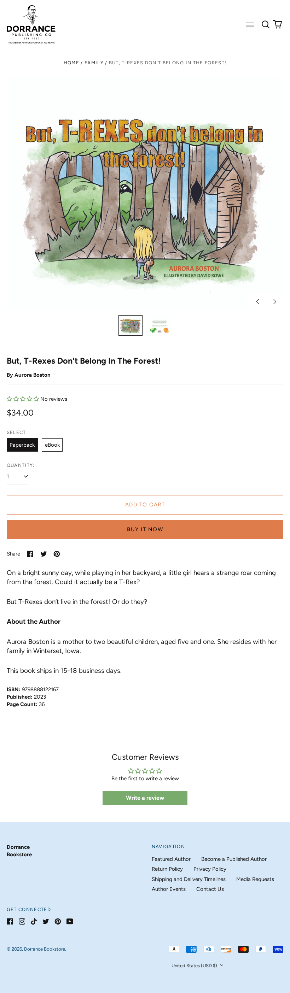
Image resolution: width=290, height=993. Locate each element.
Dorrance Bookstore (44, 949)
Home (71, 62)
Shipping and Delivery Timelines (189, 879)
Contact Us (210, 889)
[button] (266, 24)
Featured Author (171, 859)
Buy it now (145, 529)
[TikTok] (33, 921)
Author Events (169, 889)
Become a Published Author (234, 859)
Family (94, 62)
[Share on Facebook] (30, 554)
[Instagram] (22, 921)
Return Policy (167, 869)
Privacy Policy (209, 869)
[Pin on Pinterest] (56, 554)
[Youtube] (69, 921)
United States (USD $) (195, 965)
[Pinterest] (57, 921)
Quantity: (21, 465)
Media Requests (255, 879)
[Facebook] (10, 921)
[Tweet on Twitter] (43, 554)
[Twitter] (45, 921)
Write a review (145, 797)
